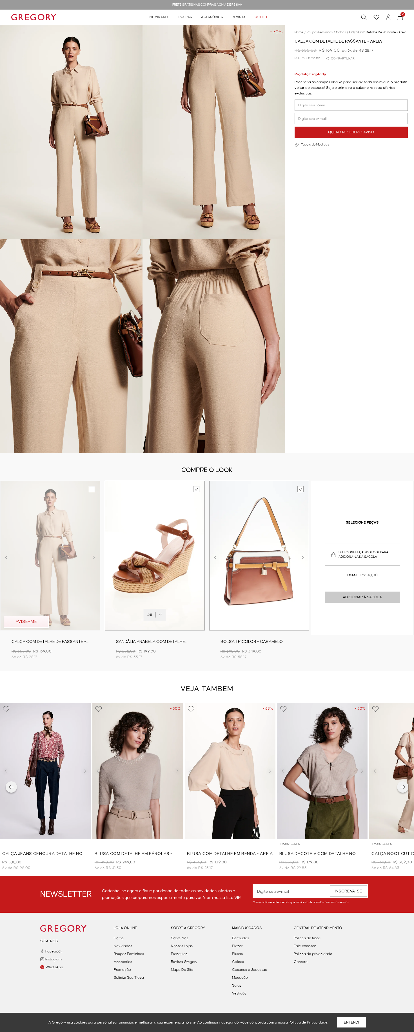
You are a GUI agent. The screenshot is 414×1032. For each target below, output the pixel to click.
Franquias (179, 954)
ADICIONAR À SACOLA (362, 597)
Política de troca (307, 938)
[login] (388, 17)
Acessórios (212, 17)
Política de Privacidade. (308, 1022)
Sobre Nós (179, 938)
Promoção (122, 970)
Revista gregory (184, 962)
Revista (239, 17)
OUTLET (261, 17)
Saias (236, 985)
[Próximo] (402, 787)
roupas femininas (321, 32)
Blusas (237, 954)
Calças (238, 962)
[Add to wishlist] (6, 709)
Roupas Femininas (129, 954)
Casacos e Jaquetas (249, 970)
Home (119, 938)
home (300, 32)
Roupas (185, 17)
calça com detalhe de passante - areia (377, 32)
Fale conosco (305, 946)
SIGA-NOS (49, 941)
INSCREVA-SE (348, 891)
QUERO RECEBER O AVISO (351, 132)
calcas (342, 32)
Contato (301, 962)
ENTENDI (351, 1022)
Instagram (53, 959)
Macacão (240, 978)
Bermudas (240, 938)
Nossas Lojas (182, 946)
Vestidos (239, 993)
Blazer (237, 946)
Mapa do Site (182, 970)
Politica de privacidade (313, 954)
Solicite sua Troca (129, 978)
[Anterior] (11, 787)
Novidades (159, 17)
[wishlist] (376, 17)
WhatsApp (54, 967)
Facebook (53, 951)
